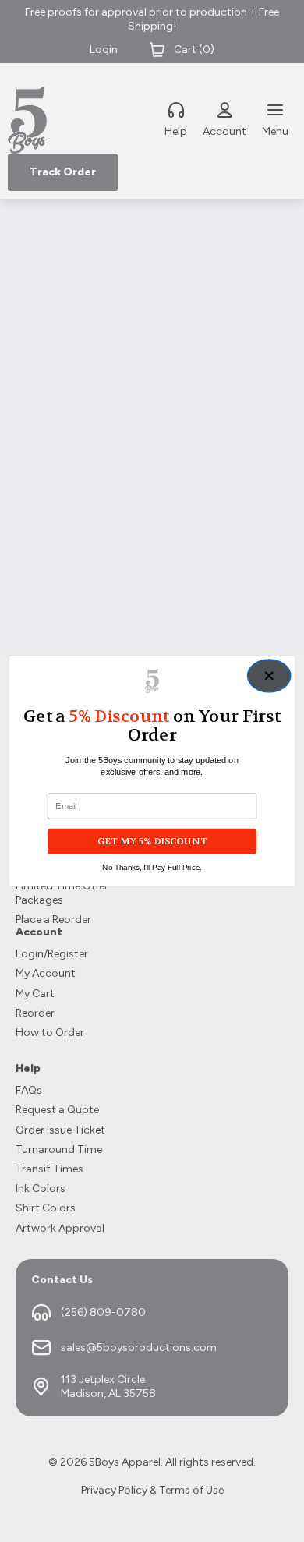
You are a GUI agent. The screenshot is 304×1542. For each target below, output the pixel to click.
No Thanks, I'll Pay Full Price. (151, 868)
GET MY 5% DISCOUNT (152, 841)
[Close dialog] (268, 676)
